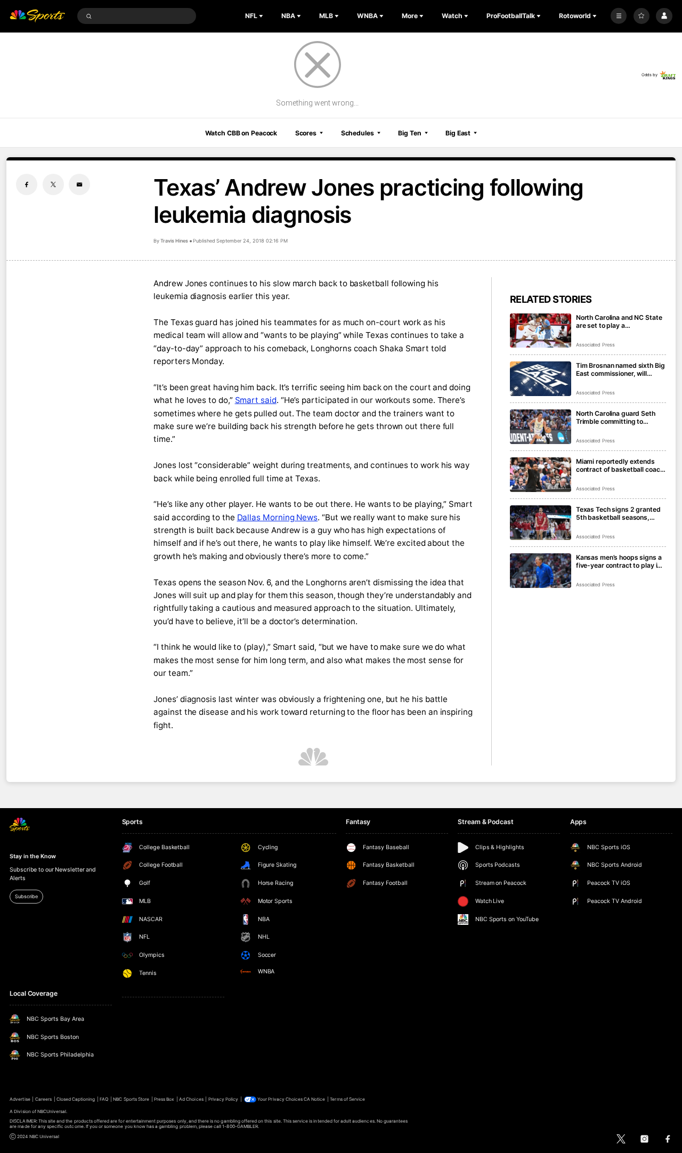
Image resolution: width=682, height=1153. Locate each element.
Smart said (256, 400)
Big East (457, 133)
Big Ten (409, 133)
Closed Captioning (75, 1099)
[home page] (37, 16)
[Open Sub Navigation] (262, 16)
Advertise (20, 1099)
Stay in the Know (32, 856)
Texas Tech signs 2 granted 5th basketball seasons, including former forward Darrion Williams (618, 513)
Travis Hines (174, 241)
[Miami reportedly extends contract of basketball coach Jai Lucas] (540, 474)
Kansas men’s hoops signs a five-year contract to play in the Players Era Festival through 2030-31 (619, 561)
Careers (43, 1099)
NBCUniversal (52, 1111)
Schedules (357, 133)
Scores (305, 133)
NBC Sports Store (131, 1099)
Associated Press (595, 345)
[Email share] (79, 184)
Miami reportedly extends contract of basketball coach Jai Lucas (620, 465)
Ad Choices (191, 1099)
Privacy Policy (223, 1099)
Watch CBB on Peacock (241, 133)
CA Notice (314, 1099)
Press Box (164, 1099)
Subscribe (26, 896)
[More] (619, 16)
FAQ (104, 1099)
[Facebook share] (26, 184)
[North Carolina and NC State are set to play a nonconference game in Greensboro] (540, 330)
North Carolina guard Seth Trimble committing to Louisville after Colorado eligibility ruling (615, 417)
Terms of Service (347, 1099)
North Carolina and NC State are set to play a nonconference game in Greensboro (619, 321)
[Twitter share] (53, 184)
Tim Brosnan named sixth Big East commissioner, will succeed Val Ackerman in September (620, 369)
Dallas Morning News (277, 517)
